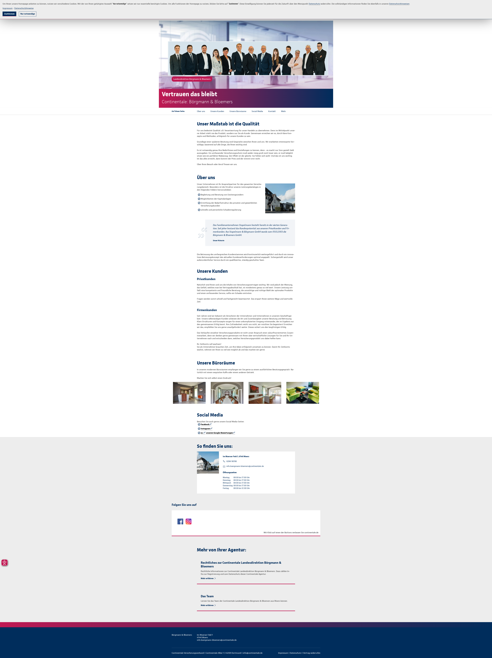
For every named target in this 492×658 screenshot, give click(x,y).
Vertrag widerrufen (311, 653)
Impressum (8, 8)
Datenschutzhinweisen (399, 4)
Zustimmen (9, 14)
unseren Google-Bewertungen (219, 433)
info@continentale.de (252, 653)
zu (202, 433)
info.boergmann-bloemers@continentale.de (245, 466)
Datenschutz (314, 4)
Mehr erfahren (207, 578)
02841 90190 (231, 461)
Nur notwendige (27, 14)
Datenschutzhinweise (24, 8)
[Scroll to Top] (479, 321)
